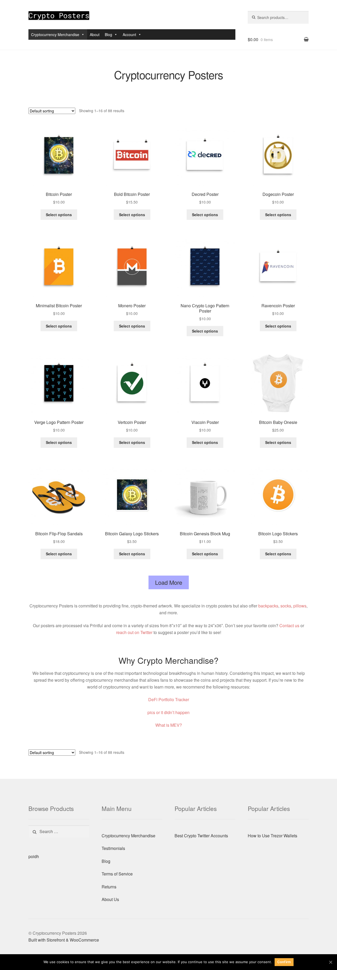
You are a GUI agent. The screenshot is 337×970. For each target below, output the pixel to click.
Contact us (289, 625)
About (95, 34)
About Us (110, 899)
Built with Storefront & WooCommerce (63, 940)
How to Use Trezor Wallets (272, 836)
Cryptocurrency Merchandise (55, 34)
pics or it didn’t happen (168, 712)
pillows (299, 606)
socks (285, 606)
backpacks (268, 606)
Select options (59, 214)
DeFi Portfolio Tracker (168, 699)
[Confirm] (330, 962)
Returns (109, 887)
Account (129, 34)
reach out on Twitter (134, 632)
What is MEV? (168, 725)
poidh (33, 856)
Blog (108, 34)
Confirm (284, 962)
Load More (168, 582)
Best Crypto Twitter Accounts (201, 836)
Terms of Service (117, 874)
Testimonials (113, 848)
